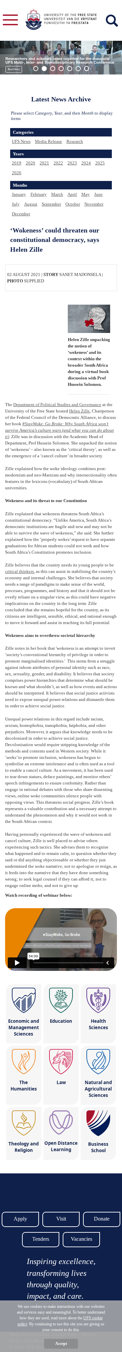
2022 (58, 162)
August (30, 204)
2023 (72, 162)
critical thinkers (19, 571)
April (72, 194)
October (72, 204)
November (93, 204)
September (51, 204)
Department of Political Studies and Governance (57, 404)
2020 (30, 162)
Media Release (48, 141)
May (85, 194)
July (16, 204)
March (57, 194)
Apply (20, 1219)
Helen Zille (79, 410)
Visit (61, 1219)
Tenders (40, 1239)
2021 (44, 162)
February (38, 194)
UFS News (21, 141)
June (98, 194)
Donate (101, 1219)
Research (74, 141)
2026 (16, 172)
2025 (100, 162)
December (21, 213)
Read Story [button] (14, 69)
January (19, 194)
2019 (16, 162)
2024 (86, 162)
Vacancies (81, 1239)
